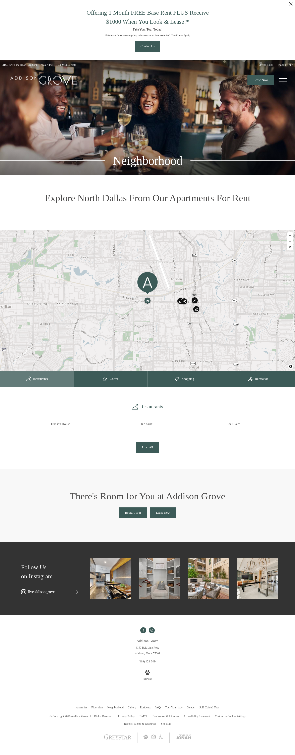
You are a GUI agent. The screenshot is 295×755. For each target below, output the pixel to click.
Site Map (166, 723)
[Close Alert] (291, 5)
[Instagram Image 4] (257, 578)
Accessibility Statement (197, 716)
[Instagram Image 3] (208, 578)
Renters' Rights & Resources (140, 723)
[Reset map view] (290, 247)
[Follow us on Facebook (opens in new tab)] (143, 630)
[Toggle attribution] (290, 366)
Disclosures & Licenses (166, 716)
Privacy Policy (126, 716)
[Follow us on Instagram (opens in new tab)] (152, 630)
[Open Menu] (283, 80)
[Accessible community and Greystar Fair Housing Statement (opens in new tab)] (161, 738)
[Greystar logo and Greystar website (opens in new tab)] (117, 739)
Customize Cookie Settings (230, 716)
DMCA (143, 716)
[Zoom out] (290, 241)
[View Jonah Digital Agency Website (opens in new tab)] (183, 738)
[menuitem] (81, 707)
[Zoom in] (290, 235)
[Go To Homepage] (43, 80)
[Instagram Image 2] (159, 578)
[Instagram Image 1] (110, 578)
